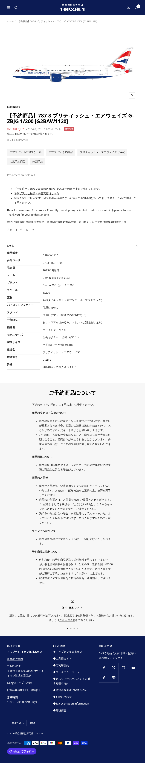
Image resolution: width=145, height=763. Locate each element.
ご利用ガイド (67, 620)
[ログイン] (128, 7)
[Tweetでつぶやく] (26, 230)
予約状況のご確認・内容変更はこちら (36, 193)
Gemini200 (13, 106)
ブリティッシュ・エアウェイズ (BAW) (102, 152)
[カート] (136, 7)
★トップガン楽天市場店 (67, 651)
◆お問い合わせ (62, 697)
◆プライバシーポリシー (67, 672)
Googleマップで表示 (19, 683)
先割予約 (37, 161)
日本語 (32, 723)
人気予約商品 (17, 161)
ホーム (10, 21)
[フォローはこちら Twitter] (113, 668)
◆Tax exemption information (71, 703)
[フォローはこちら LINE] (113, 677)
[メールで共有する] (33, 230)
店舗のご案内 (15, 659)
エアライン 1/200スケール (26, 152)
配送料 (19, 133)
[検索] (16, 7)
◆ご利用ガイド (62, 658)
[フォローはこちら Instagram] (123, 668)
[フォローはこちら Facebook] (104, 668)
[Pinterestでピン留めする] (21, 230)
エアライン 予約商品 (60, 152)
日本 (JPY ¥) (15, 723)
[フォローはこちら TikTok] (104, 677)
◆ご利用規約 (61, 665)
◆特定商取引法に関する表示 (70, 690)
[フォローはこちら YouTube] (133, 668)
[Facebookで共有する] (16, 230)
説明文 (10, 245)
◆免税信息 (59, 710)
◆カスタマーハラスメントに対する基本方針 (71, 681)
